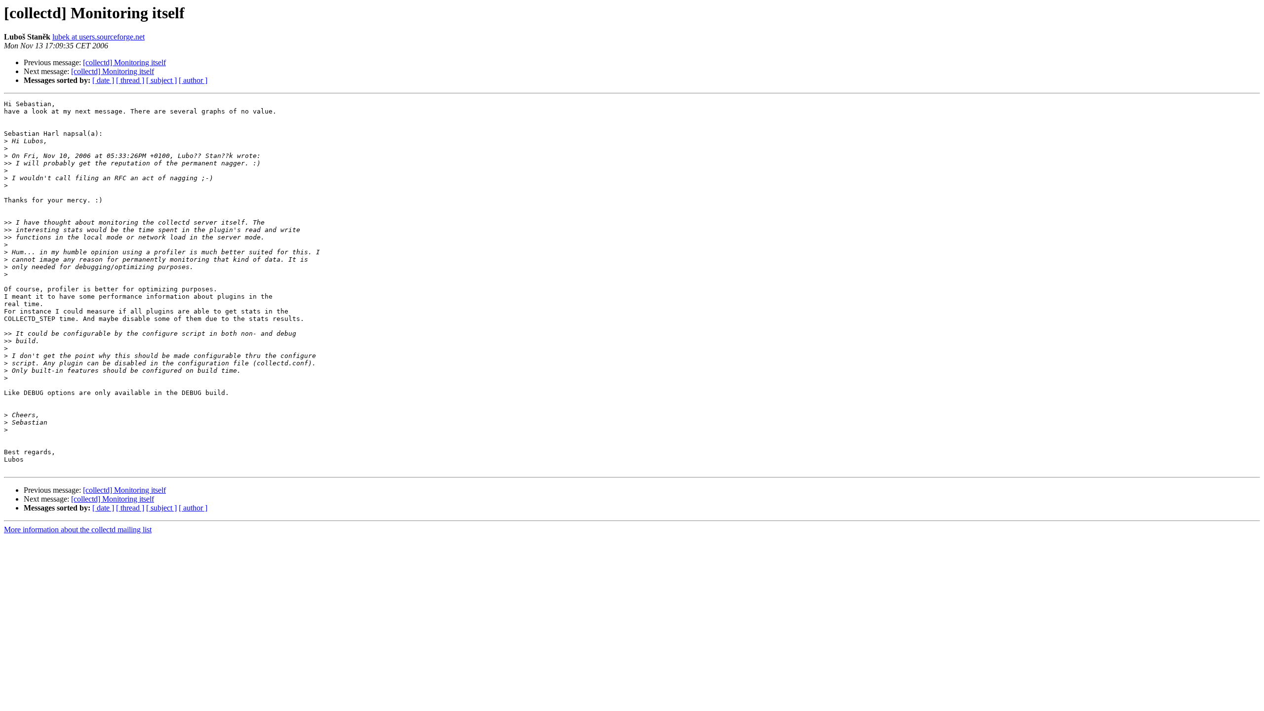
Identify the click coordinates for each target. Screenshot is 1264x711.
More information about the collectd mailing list (78, 529)
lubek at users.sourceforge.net (98, 37)
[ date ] (103, 80)
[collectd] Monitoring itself (124, 62)
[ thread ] (130, 80)
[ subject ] (161, 80)
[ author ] (193, 80)
